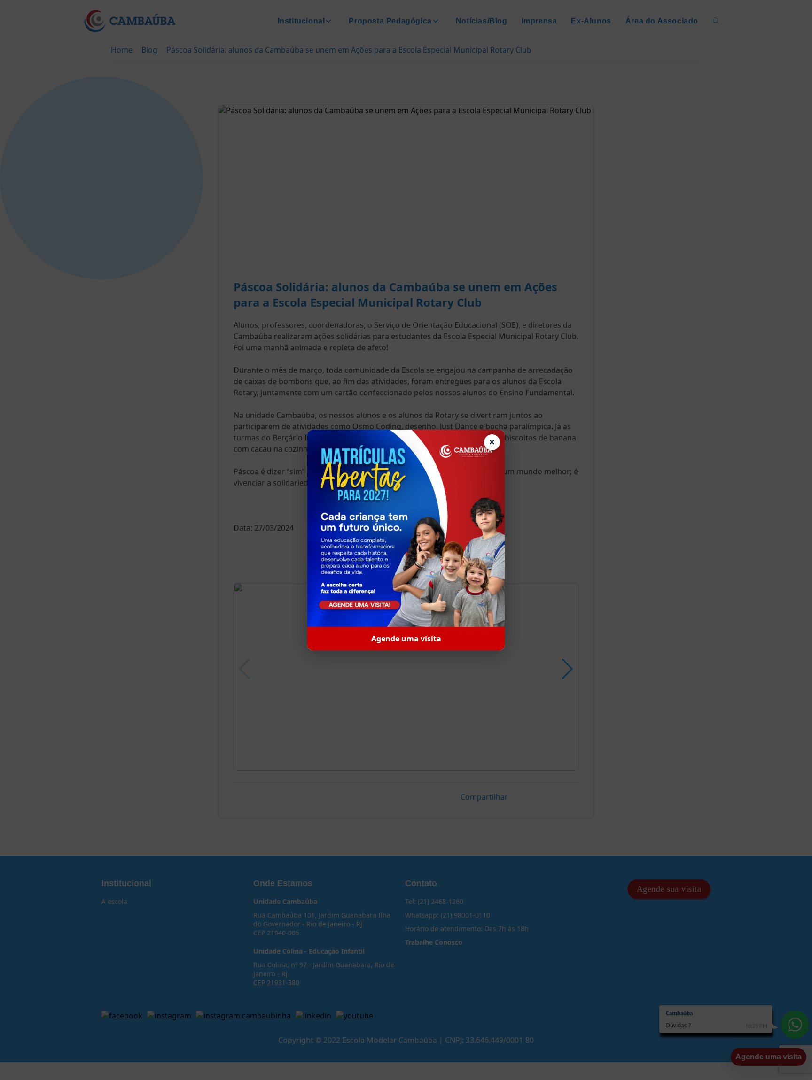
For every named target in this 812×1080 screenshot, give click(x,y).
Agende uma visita (406, 638)
